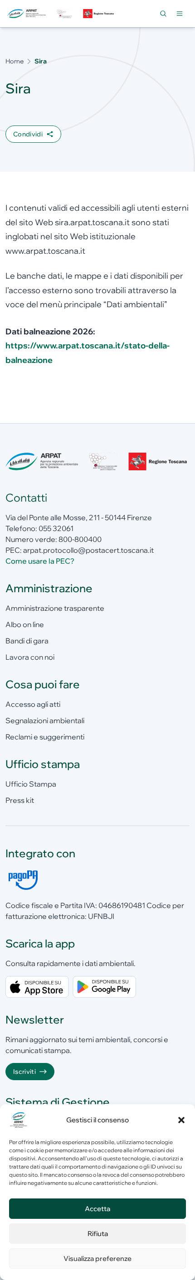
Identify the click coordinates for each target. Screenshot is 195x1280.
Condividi (28, 134)
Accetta (97, 1208)
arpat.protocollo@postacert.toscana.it (88, 550)
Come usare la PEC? (39, 560)
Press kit (19, 800)
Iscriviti (24, 1071)
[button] (181, 1120)
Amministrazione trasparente (54, 608)
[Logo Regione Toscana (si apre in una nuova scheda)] (99, 14)
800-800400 (80, 539)
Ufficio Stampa (30, 783)
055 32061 (56, 528)
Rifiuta (98, 1233)
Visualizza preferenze (97, 1258)
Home (14, 61)
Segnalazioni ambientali (44, 720)
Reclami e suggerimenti (44, 736)
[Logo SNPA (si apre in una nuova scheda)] (64, 14)
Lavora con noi (29, 657)
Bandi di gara (27, 640)
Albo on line (24, 624)
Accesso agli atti (32, 704)
